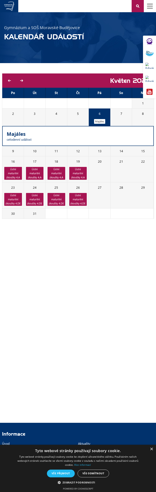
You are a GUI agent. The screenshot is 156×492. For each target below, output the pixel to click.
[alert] (78, 468)
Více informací (82, 465)
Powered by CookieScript (78, 488)
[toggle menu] (150, 6)
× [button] (151, 449)
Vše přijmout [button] (61, 473)
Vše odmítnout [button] (93, 473)
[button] (78, 482)
